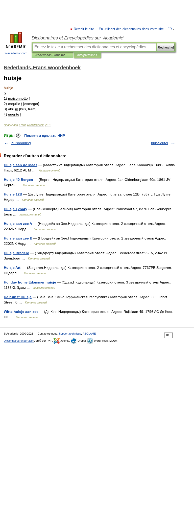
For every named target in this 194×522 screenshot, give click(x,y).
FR (169, 29)
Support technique (70, 333)
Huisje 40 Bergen (18, 180)
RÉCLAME (89, 333)
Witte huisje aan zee (21, 312)
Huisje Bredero (16, 253)
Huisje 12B (13, 194)
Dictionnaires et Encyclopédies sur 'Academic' (78, 37)
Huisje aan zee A (18, 224)
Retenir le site (84, 29)
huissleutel (159, 143)
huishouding (21, 143)
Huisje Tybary (15, 209)
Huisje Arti (12, 268)
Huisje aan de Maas (20, 165)
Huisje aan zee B (18, 238)
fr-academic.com (16, 53)
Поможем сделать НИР (44, 136)
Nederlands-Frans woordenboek (52, 55)
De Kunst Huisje (18, 297)
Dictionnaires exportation (19, 340)
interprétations (87, 55)
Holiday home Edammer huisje (30, 282)
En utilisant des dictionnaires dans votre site (131, 29)
